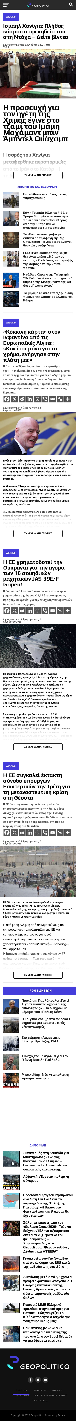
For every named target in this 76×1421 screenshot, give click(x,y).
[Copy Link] (60, 399)
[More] (67, 399)
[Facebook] (7, 399)
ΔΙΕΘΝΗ (21, 1390)
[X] (14, 399)
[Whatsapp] (37, 399)
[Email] (52, 399)
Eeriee (61, 1415)
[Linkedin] (29, 399)
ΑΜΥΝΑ (57, 1390)
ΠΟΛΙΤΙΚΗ (41, 1390)
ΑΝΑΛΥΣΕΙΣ (40, 1400)
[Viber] (45, 399)
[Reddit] (22, 399)
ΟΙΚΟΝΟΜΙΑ (20, 1395)
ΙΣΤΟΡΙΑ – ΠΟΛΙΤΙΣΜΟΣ (50, 1395)
